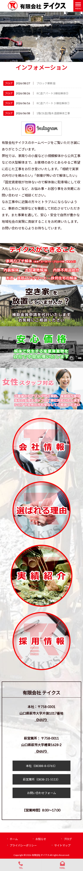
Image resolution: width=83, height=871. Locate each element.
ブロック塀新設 (45, 83)
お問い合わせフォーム (41, 793)
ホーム (14, 839)
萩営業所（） (41, 779)
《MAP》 (41, 720)
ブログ (9, 83)
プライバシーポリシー (23, 845)
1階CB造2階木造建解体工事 (53, 113)
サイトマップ (62, 845)
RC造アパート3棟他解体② (52, 93)
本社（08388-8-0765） (41, 766)
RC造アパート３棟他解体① (53, 103)
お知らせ (40, 839)
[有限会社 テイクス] (36, 5)
